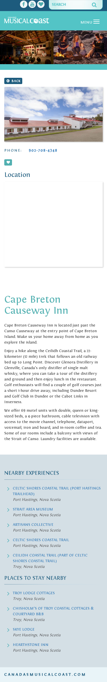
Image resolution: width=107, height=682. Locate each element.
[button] (7, 47)
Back (15, 81)
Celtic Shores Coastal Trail (41, 540)
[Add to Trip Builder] (8, 162)
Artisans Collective (33, 524)
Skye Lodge (24, 629)
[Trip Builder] (41, 5)
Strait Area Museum (33, 509)
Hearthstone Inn (31, 645)
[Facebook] (23, 5)
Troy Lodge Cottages (34, 593)
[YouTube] (32, 5)
